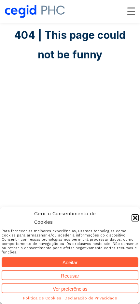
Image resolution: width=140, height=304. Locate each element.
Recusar (70, 276)
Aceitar (70, 262)
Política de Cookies (42, 298)
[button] (135, 218)
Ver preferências (70, 289)
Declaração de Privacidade (90, 298)
